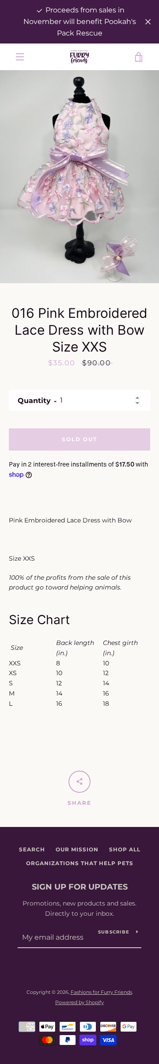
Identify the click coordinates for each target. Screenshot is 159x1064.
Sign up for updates (80, 887)
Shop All (124, 849)
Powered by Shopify (79, 1002)
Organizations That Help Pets (79, 863)
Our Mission (77, 849)
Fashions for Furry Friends (101, 992)
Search (32, 849)
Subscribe (113, 932)
